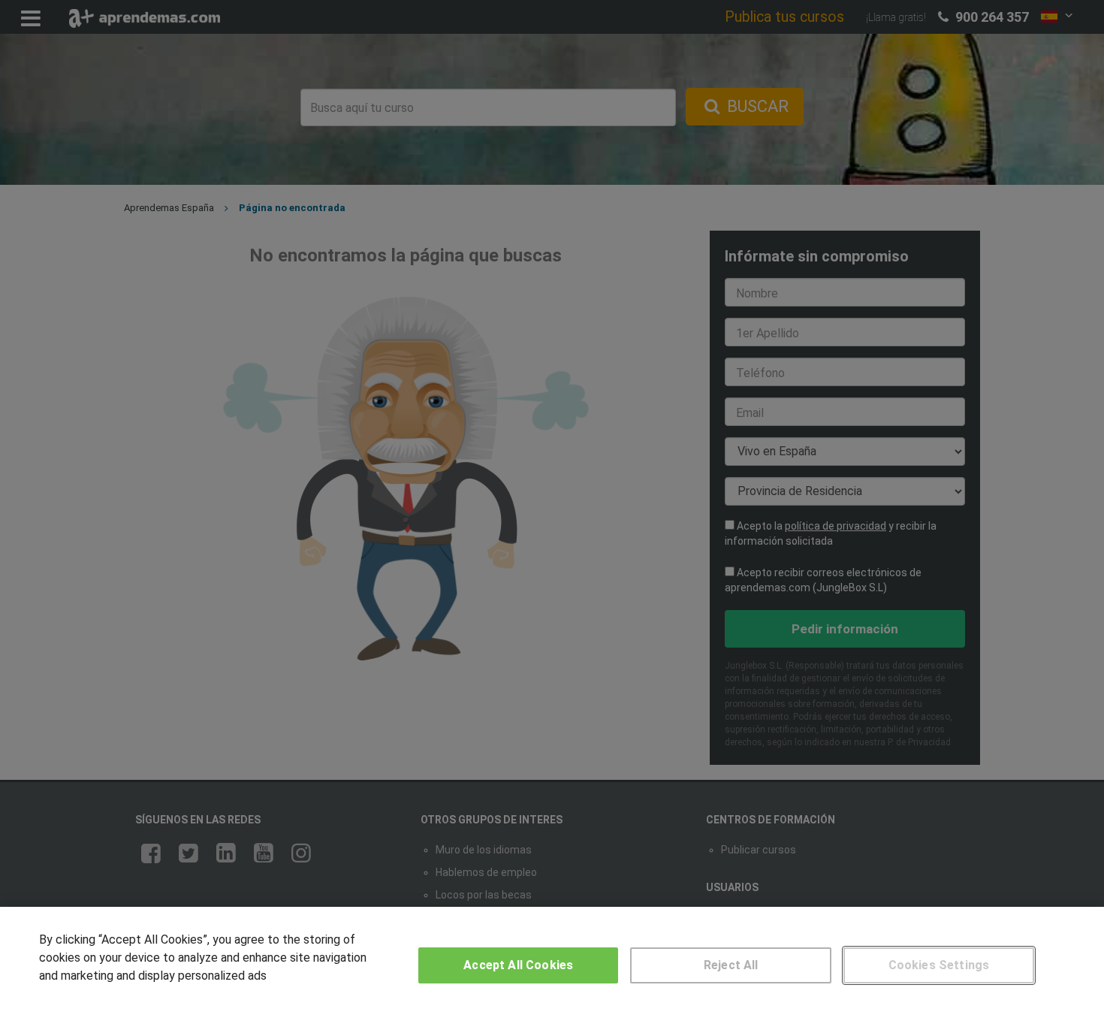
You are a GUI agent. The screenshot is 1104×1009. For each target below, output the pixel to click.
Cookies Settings (939, 965)
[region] (552, 958)
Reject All (731, 965)
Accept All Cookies (518, 965)
